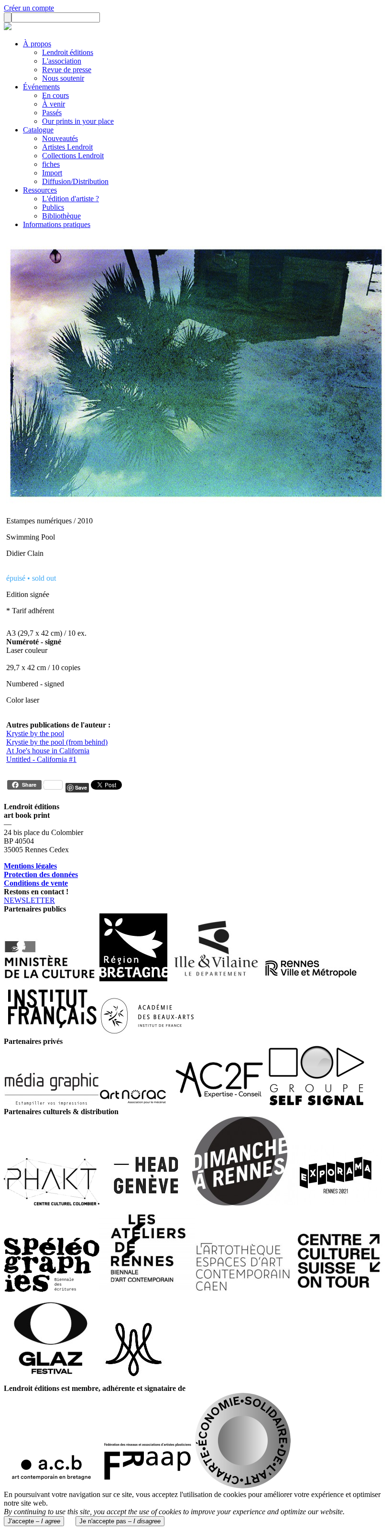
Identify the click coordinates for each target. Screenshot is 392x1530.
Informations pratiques (56, 224)
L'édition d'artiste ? (70, 199)
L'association (61, 61)
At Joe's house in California (47, 751)
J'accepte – (34, 1521)
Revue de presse (66, 69)
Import (52, 173)
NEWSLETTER (29, 900)
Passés (52, 113)
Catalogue (38, 130)
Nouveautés (60, 138)
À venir (53, 104)
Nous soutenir (63, 78)
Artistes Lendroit (67, 147)
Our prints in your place (78, 121)
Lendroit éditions (67, 52)
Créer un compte (29, 8)
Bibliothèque (61, 216)
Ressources (40, 190)
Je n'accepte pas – (120, 1521)
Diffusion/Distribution (75, 181)
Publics (53, 207)
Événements (41, 87)
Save (81, 787)
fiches (51, 164)
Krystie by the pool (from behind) (57, 742)
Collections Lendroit (73, 156)
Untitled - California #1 (41, 759)
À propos (37, 44)
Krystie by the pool (35, 733)
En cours (55, 95)
